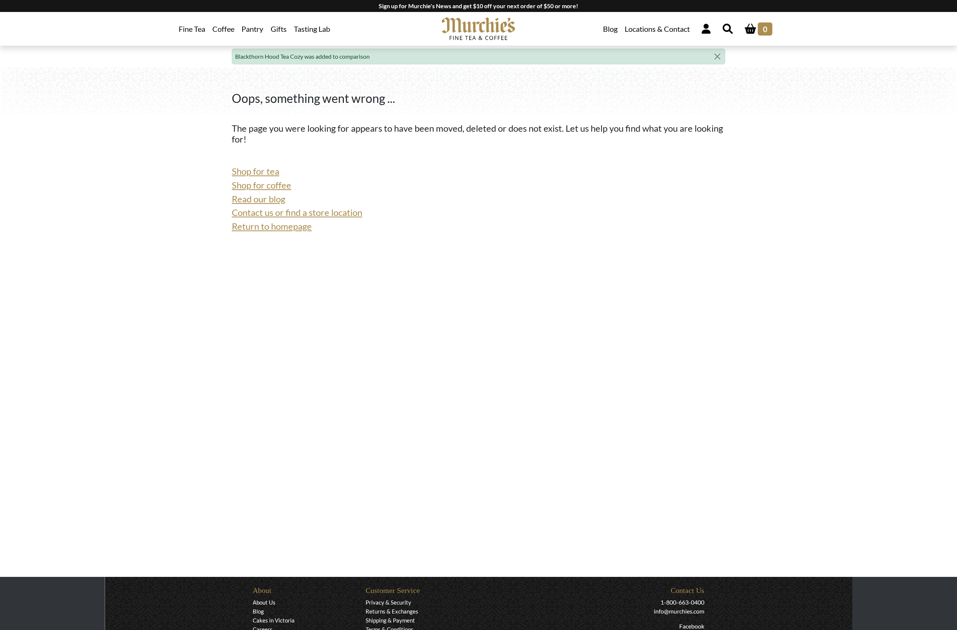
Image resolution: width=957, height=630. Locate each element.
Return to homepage (272, 226)
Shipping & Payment (390, 620)
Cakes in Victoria (274, 620)
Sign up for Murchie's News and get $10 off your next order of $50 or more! (478, 5)
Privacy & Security (388, 602)
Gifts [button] (279, 28)
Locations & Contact (657, 28)
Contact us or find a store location (297, 212)
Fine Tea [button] (192, 28)
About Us (264, 602)
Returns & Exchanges (392, 611)
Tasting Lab (312, 28)
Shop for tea (255, 171)
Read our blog (258, 198)
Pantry (252, 28)
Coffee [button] (223, 28)
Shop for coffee (261, 185)
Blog (610, 28)
